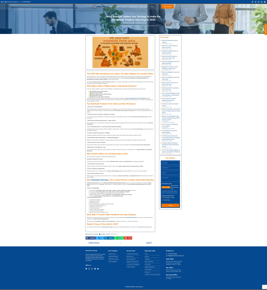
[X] (258, 2)
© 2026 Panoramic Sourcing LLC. (134, 287)
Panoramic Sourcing (99, 180)
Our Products (143, 6)
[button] (91, 238)
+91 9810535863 (25, 2)
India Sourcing (133, 6)
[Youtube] (98, 269)
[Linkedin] (95, 269)
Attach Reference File (166, 183)
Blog (152, 6)
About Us (117, 6)
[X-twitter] (92, 269)
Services (123, 6)
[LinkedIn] (262, 2)
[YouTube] (265, 2)
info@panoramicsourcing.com (10, 2)
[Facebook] (252, 2)
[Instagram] (255, 2)
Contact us (133, 227)
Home (111, 6)
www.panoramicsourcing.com (145, 227)
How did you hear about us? (168, 195)
